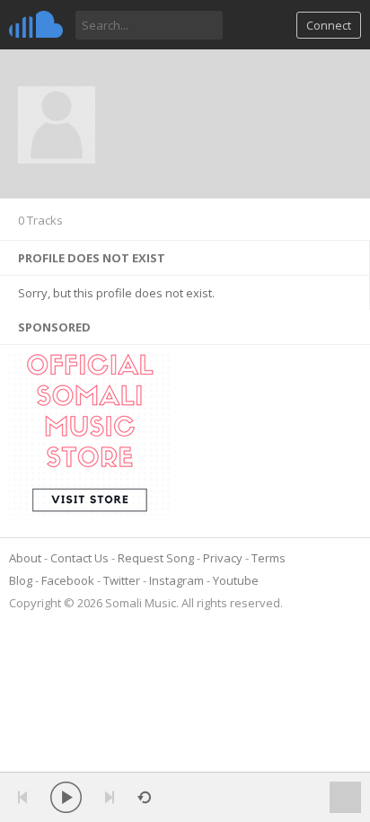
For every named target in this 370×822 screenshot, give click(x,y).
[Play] (66, 797)
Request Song (156, 558)
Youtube (236, 580)
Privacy (222, 558)
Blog (20, 580)
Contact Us (79, 558)
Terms (268, 558)
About (25, 558)
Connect (328, 25)
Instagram (176, 580)
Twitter (121, 580)
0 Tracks (40, 220)
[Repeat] (144, 797)
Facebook (67, 580)
